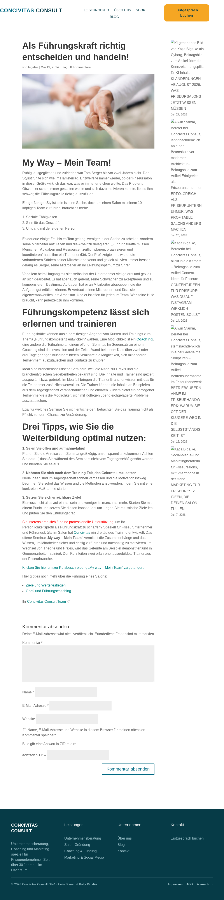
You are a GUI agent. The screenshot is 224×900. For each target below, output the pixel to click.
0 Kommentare (80, 67)
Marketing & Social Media (84, 857)
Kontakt (123, 851)
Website (28, 719)
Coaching (144, 339)
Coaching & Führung (80, 851)
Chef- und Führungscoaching (48, 591)
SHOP (140, 10)
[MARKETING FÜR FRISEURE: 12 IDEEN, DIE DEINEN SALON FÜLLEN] (186, 464)
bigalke (33, 67)
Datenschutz (204, 884)
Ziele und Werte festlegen (46, 585)
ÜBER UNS (122, 10)
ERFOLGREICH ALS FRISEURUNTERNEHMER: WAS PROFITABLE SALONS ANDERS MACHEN (186, 211)
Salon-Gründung (77, 845)
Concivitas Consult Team (46, 601)
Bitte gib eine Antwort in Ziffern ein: (49, 744)
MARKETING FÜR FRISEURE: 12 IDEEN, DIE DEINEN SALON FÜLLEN (185, 497)
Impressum (176, 884)
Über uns (124, 838)
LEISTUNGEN (94, 10)
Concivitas (82, 532)
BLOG (114, 17)
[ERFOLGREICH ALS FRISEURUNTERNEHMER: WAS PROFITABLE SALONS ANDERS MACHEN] (186, 155)
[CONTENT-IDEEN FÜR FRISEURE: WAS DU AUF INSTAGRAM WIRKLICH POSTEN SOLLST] (186, 261)
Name (28, 692)
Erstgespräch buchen (187, 838)
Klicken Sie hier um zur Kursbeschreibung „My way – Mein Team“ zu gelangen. (83, 567)
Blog (64, 67)
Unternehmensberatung (82, 838)
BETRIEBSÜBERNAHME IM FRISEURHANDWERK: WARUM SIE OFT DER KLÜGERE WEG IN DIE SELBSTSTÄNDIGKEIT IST (186, 412)
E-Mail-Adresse (35, 705)
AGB (189, 884)
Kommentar (32, 643)
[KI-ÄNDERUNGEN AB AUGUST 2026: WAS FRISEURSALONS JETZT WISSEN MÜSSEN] (188, 58)
